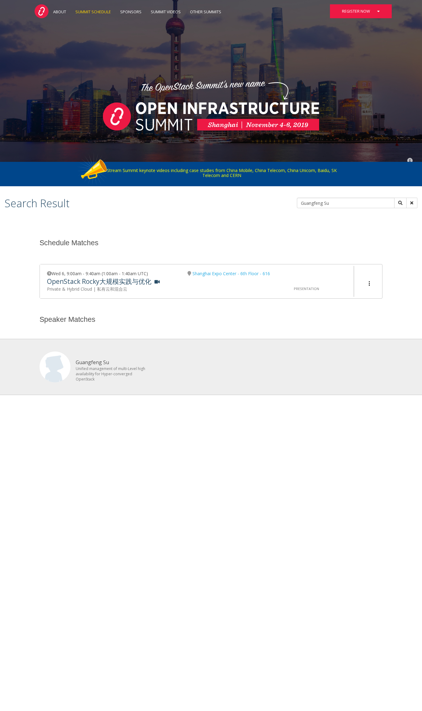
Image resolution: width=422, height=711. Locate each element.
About (59, 12)
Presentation (306, 288)
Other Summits (205, 12)
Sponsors (130, 12)
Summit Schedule (93, 12)
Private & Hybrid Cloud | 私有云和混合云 (87, 289)
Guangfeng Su (92, 362)
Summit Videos (166, 12)
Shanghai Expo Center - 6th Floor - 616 (231, 273)
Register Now (356, 11)
